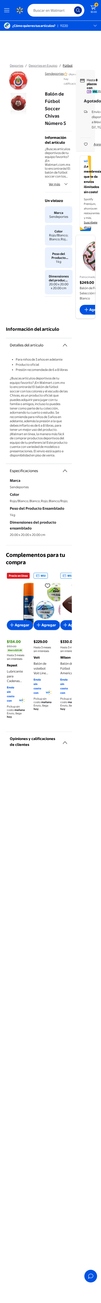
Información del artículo (32, 329)
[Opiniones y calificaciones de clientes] (65, 741)
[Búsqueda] (78, 10)
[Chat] (90, 1276)
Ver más (54, 184)
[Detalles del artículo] (65, 345)
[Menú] (8, 10)
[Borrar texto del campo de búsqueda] (71, 10)
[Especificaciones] (65, 471)
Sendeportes (54, 74)
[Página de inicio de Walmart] (20, 10)
